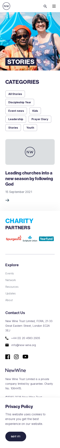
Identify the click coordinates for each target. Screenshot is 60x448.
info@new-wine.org (23, 345)
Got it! (15, 436)
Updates (10, 293)
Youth (30, 127)
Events (9, 273)
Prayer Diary (40, 119)
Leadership (15, 119)
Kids (35, 110)
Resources (11, 286)
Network (10, 280)
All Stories (15, 94)
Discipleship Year (19, 102)
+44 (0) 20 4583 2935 (25, 338)
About (9, 300)
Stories (13, 127)
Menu (54, 6)
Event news (16, 110)
